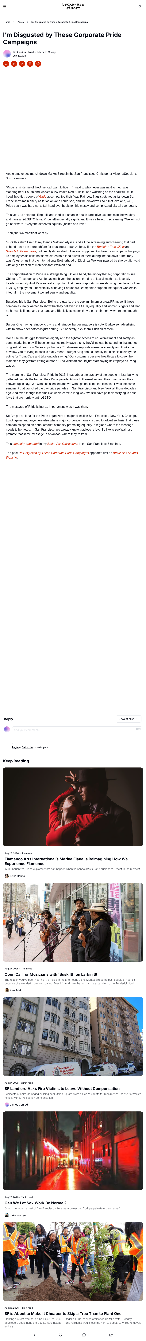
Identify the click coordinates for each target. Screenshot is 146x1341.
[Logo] (73, 6)
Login (15, 747)
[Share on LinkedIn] (30, 64)
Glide (42, 196)
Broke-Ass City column (62, 443)
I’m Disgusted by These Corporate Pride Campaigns (53, 453)
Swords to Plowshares (21, 251)
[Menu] (4, 6)
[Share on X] (14, 64)
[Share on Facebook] (6, 64)
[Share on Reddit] (38, 64)
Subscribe (27, 747)
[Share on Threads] (22, 64)
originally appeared (26, 443)
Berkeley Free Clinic (111, 246)
